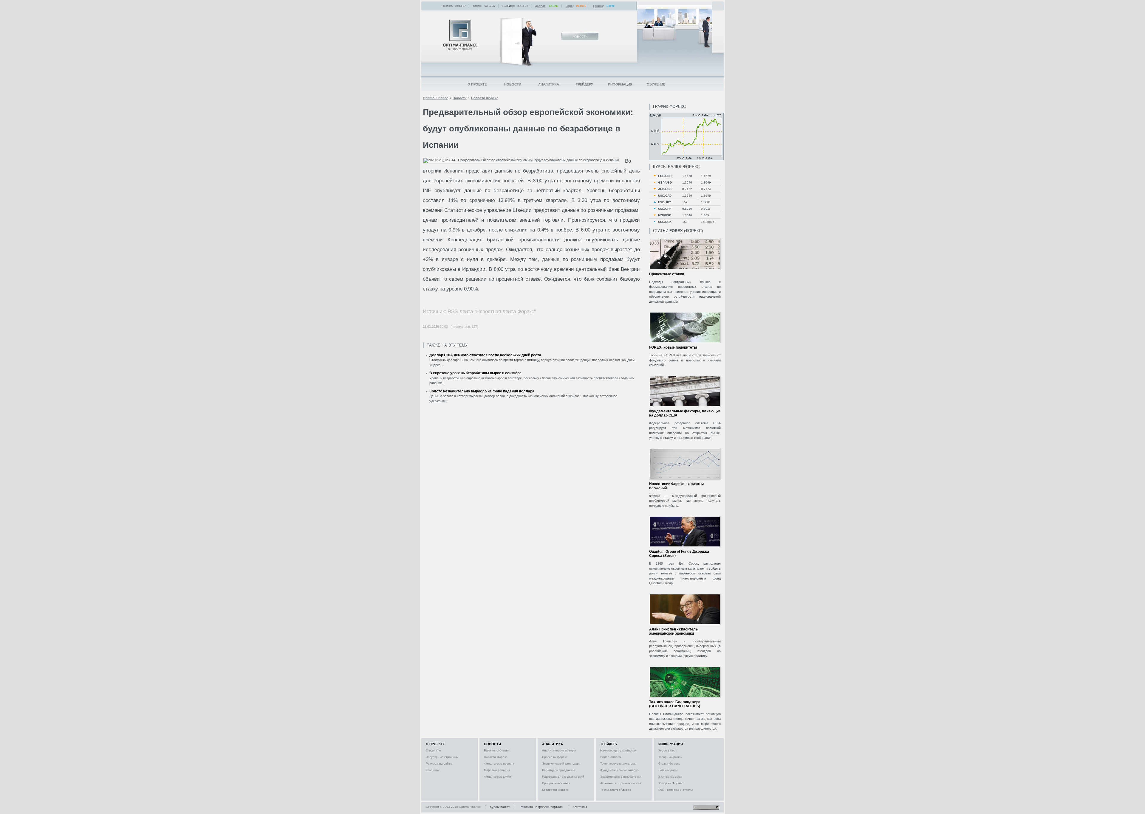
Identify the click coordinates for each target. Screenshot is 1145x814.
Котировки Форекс (555, 789)
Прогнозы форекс (554, 757)
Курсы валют (667, 750)
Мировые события (497, 770)
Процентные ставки (666, 274)
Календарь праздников (558, 770)
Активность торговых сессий (620, 783)
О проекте (477, 84)
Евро (569, 5)
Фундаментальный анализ (619, 770)
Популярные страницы (442, 757)
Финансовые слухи (497, 776)
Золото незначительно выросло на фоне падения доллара (481, 391)
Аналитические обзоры (559, 750)
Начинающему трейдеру (618, 750)
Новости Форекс (495, 757)
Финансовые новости (499, 763)
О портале (433, 750)
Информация (620, 84)
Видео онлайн (610, 757)
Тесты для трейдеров (615, 789)
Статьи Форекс (669, 763)
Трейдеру (584, 84)
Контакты (432, 770)
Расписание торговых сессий (563, 776)
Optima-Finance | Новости (460, 35)
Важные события (496, 750)
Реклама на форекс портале (541, 807)
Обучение (656, 84)
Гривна (598, 5)
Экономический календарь (561, 763)
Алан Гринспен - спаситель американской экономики (673, 631)
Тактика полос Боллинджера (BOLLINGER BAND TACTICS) (674, 704)
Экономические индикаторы (620, 776)
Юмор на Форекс (670, 783)
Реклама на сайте (439, 763)
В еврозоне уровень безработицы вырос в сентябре (475, 373)
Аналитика (548, 84)
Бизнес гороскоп (670, 776)
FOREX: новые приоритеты (673, 347)
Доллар (540, 5)
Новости (512, 84)
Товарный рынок (670, 757)
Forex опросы (667, 770)
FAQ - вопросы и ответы (675, 789)
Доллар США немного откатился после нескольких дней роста (485, 355)
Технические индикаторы (618, 763)
